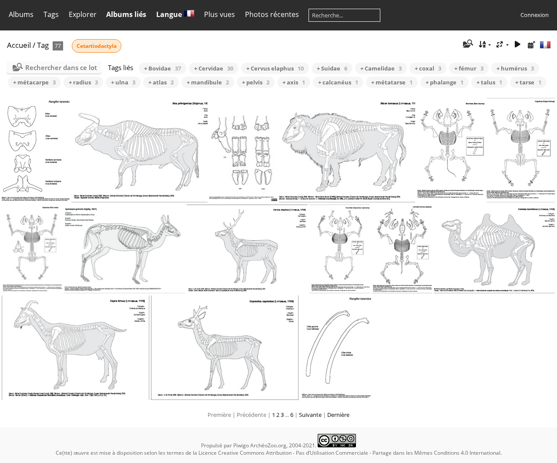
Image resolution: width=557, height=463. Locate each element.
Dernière (338, 415)
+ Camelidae (381, 68)
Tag (43, 45)
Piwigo (241, 445)
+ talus (489, 82)
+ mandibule (208, 82)
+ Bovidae (162, 68)
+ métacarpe (34, 82)
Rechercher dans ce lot (61, 67)
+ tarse (528, 82)
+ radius (83, 82)
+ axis (293, 82)
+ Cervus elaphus (275, 68)
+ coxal (428, 68)
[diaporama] (517, 44)
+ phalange (444, 82)
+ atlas (161, 82)
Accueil (19, 45)
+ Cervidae (213, 68)
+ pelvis (255, 82)
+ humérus (515, 68)
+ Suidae (332, 68)
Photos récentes (272, 14)
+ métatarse (392, 82)
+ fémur (468, 68)
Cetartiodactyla (97, 46)
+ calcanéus (338, 82)
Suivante (310, 415)
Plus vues (219, 14)
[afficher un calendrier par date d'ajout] (531, 44)
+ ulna (123, 82)
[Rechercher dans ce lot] (467, 44)
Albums (21, 14)
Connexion (534, 15)
